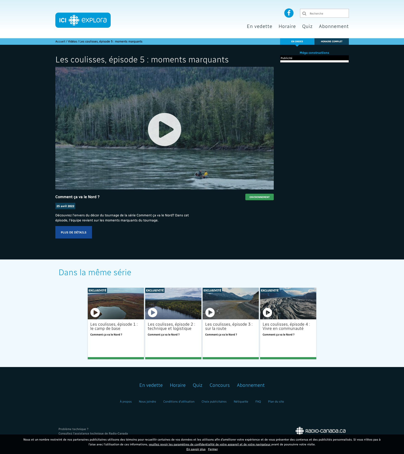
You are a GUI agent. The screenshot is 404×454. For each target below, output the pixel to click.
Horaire (287, 26)
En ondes (297, 41)
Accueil (60, 41)
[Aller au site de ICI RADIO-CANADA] (321, 430)
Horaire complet (331, 41)
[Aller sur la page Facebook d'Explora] (289, 12)
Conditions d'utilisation (178, 401)
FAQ (258, 401)
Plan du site (276, 401)
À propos (126, 401)
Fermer (213, 449)
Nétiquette (241, 401)
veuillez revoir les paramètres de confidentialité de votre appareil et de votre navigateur (210, 444)
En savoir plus (196, 449)
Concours (220, 385)
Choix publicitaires (214, 401)
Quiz (307, 26)
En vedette (259, 26)
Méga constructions (314, 52)
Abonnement (334, 26)
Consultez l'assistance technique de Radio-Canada (93, 433)
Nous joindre (147, 401)
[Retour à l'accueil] (83, 20)
